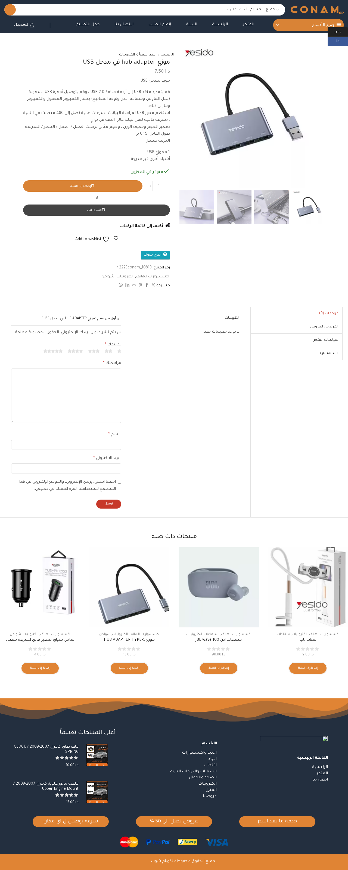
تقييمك (113, 345)
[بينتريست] (140, 286)
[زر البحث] (10, 10)
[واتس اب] (121, 286)
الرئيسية (220, 25)
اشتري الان (94, 210)
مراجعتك (112, 363)
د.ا (342, 40)
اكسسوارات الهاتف (152, 277)
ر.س (341, 31)
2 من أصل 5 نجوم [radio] (108, 351)
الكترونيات (127, 55)
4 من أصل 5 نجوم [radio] (75, 351)
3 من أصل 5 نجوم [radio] (94, 351)
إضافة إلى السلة (80, 186)
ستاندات (283, 634)
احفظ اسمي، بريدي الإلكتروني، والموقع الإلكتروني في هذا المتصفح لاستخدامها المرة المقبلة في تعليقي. (67, 485)
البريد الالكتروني (107, 458)
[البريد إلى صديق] (134, 286)
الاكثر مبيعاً (147, 55)
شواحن (107, 277)
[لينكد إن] (127, 286)
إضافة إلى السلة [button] (308, 668)
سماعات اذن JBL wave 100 (219, 640)
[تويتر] (152, 286)
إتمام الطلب (159, 25)
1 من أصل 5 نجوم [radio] (119, 351)
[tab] (328, 313)
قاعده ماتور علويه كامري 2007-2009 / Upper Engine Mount (46, 786)
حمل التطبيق (88, 25)
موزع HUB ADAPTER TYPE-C (129, 640)
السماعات (211, 634)
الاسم (114, 434)
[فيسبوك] (147, 286)
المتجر (248, 25)
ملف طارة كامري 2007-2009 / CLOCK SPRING (46, 749)
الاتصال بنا (123, 25)
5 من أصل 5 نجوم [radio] (53, 351)
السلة (191, 25)
